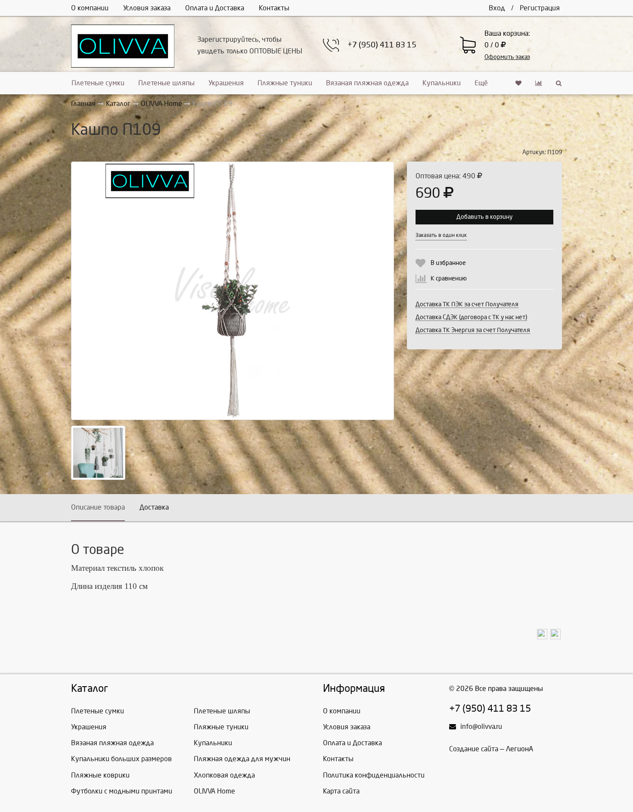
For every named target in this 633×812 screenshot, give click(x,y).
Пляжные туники (285, 83)
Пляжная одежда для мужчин (242, 758)
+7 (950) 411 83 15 (382, 45)
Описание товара (98, 507)
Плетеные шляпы (166, 83)
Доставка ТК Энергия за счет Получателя (473, 330)
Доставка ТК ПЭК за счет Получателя (467, 304)
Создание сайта (473, 749)
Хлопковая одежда (224, 775)
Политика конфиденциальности (374, 775)
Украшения (226, 83)
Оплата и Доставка (214, 8)
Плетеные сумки (97, 83)
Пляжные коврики (100, 775)
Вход (497, 8)
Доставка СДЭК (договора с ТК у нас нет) (471, 317)
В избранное (448, 263)
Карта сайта (341, 791)
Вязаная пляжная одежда (367, 83)
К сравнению (449, 278)
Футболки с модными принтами (121, 791)
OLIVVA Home (214, 791)
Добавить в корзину (484, 217)
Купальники (441, 83)
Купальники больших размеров (121, 758)
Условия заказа (147, 8)
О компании (90, 8)
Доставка (154, 507)
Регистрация (540, 8)
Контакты (274, 8)
